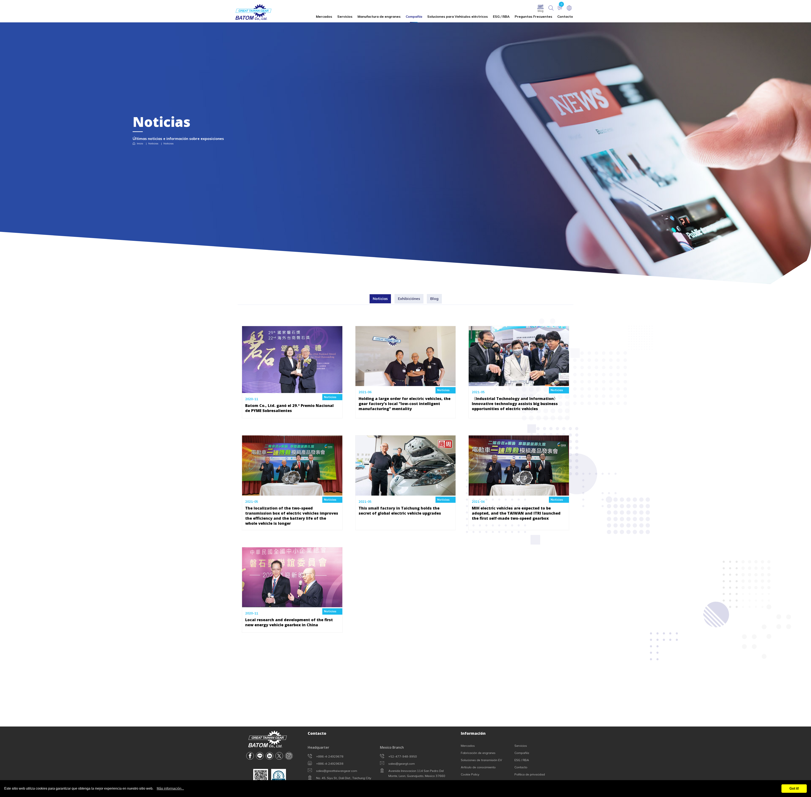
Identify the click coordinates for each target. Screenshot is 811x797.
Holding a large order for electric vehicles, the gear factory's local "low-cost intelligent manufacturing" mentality (404, 403)
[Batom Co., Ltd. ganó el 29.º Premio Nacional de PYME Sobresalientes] (292, 390)
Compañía (414, 16)
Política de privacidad (529, 774)
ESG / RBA (501, 16)
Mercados (324, 16)
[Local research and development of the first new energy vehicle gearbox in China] (292, 604)
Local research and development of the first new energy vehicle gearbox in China (289, 622)
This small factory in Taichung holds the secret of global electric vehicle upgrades (400, 511)
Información (473, 733)
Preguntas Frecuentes (533, 16)
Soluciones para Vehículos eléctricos (457, 16)
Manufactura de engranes (379, 16)
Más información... (170, 788)
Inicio (140, 143)
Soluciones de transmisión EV (481, 760)
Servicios (344, 16)
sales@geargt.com (401, 764)
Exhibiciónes (409, 298)
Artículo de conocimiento (478, 767)
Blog (434, 298)
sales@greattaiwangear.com (336, 771)
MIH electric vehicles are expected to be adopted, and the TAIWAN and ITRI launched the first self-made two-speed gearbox (516, 513)
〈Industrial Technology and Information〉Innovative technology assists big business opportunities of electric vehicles (515, 403)
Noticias (153, 143)
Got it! (794, 788)
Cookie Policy (470, 774)
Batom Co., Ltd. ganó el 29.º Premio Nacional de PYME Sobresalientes (289, 408)
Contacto (565, 16)
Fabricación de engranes (478, 753)
